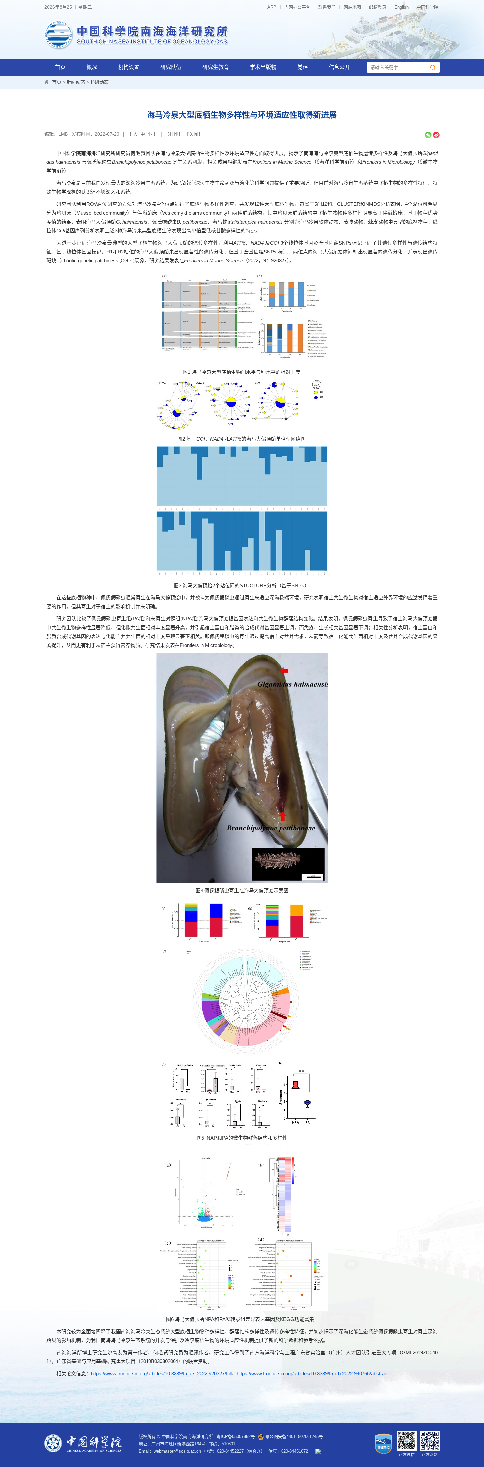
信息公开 (339, 67)
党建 (302, 67)
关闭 (193, 134)
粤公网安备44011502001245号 (293, 1436)
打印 (173, 134)
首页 (60, 67)
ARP (271, 7)
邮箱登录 (377, 7)
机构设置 (128, 67)
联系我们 (327, 7)
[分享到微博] (436, 135)
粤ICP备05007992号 (235, 1436)
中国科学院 (427, 7)
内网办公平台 (297, 7)
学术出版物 (263, 67)
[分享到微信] (428, 135)
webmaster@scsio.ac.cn (177, 1451)
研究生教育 (215, 67)
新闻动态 (76, 81)
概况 (92, 67)
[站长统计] (318, 1451)
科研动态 (99, 81)
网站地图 (352, 7)
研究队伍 (170, 67)
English (401, 7)
